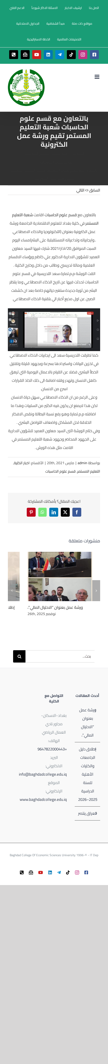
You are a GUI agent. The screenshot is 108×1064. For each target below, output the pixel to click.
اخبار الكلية (22, 462)
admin (82, 462)
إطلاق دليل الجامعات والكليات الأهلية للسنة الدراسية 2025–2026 (87, 774)
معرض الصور (53, 576)
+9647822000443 (52, 749)
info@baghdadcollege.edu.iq (43, 774)
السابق (94, 190)
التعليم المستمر (88, 471)
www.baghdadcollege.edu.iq (43, 799)
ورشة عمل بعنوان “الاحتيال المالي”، (67, 576)
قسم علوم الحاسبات (61, 215)
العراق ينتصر (87, 813)
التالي (80, 190)
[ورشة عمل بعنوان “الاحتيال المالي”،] (60, 576)
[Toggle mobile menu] (97, 77)
